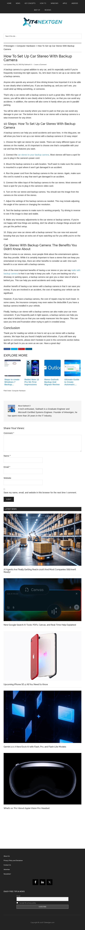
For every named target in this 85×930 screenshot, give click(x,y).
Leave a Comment (40, 64)
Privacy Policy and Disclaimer (13, 860)
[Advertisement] (42, 830)
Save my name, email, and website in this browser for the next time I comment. (40, 492)
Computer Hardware (19, 390)
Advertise (7, 869)
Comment (9, 433)
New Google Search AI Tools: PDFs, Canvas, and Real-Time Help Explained (40, 625)
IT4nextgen (42, 22)
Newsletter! (7, 874)
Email (7, 467)
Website (7, 478)
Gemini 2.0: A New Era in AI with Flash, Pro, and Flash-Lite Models (35, 746)
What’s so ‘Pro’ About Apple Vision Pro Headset (27, 808)
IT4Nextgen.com (48, 922)
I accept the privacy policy (27, 903)
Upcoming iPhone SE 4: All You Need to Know (26, 684)
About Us (7, 856)
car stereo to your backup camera (33, 155)
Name (7, 456)
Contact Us (7, 865)
